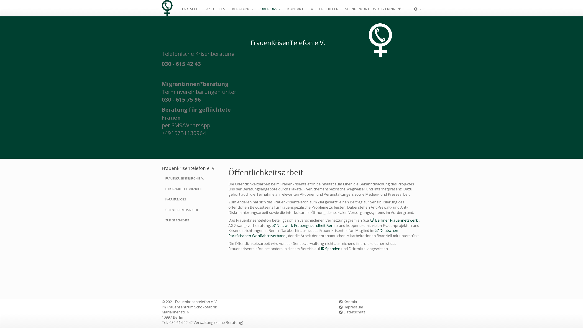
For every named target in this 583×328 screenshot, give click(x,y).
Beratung (241, 8)
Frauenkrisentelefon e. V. (184, 178)
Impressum (353, 307)
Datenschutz (354, 312)
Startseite (189, 8)
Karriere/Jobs (175, 199)
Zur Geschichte (177, 220)
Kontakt (295, 8)
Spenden (332, 248)
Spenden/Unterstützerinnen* (373, 8)
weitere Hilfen (324, 8)
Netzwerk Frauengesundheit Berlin (306, 225)
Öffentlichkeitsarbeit (181, 210)
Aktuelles (215, 8)
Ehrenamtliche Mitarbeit (184, 189)
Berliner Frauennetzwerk (396, 220)
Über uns (269, 8)
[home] (167, 8)
